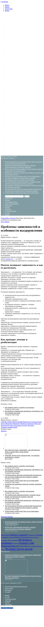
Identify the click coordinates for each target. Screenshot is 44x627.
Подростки (9, 88)
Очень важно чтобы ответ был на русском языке (22, 193)
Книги (7, 54)
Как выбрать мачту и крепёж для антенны (19, 180)
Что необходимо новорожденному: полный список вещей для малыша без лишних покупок (22, 182)
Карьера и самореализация (15, 64)
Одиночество (10, 83)
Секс (6, 113)
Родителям (9, 108)
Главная (3, 218)
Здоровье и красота (12, 49)
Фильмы (8, 122)
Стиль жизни (9, 25)
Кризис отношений (12, 69)
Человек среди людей (13, 127)
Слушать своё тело (12, 142)
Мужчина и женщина (13, 79)
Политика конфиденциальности (16, 586)
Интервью (8, 59)
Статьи (7, 20)
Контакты (8, 590)
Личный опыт (10, 15)
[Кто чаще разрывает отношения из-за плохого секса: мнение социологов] (16, 574)
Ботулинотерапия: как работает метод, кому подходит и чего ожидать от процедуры (23, 162)
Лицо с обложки (11, 74)
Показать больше (7, 516)
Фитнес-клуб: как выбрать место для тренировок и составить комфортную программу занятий (22, 177)
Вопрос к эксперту (12, 40)
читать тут (9, 259)
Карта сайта (9, 588)
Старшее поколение (12, 117)
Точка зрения (10, 30)
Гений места (9, 45)
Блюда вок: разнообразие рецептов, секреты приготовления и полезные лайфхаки (20, 166)
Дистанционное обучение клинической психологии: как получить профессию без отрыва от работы (23, 190)
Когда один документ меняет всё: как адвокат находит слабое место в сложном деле (24, 170)
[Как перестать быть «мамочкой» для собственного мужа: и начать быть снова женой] (16, 448)
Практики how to (11, 98)
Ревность (8, 103)
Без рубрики (11, 218)
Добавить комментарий (9, 427)
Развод (7, 132)
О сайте (7, 592)
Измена (8, 137)
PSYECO (8, 151)
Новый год (9, 147)
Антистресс (9, 35)
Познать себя (10, 93)
